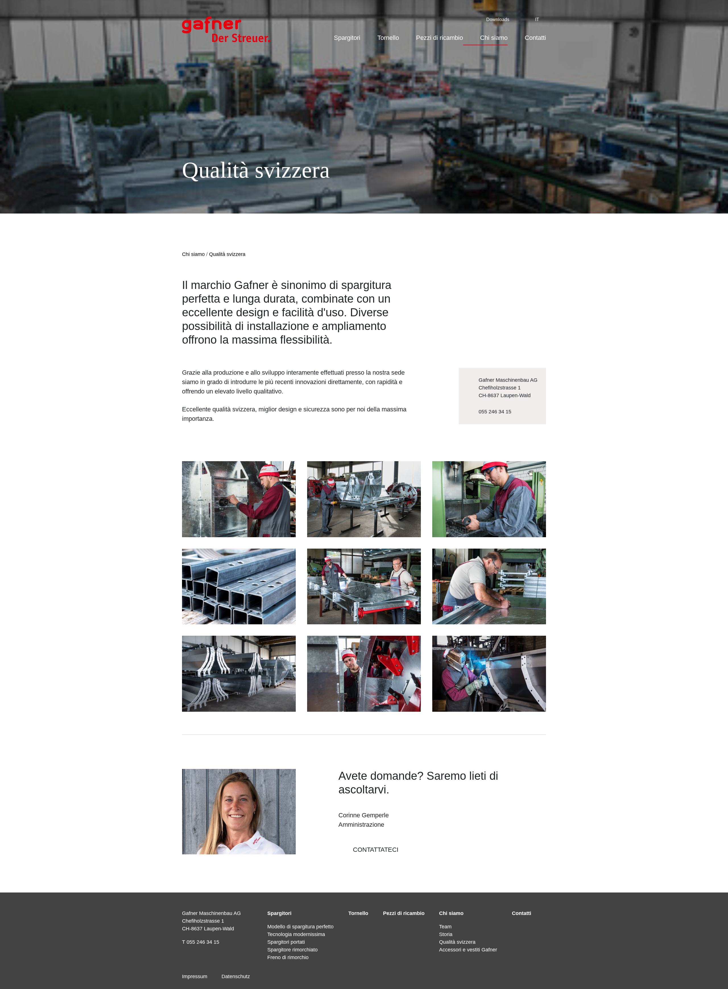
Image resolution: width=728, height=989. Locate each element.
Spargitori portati (286, 942)
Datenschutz (236, 976)
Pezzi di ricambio (439, 37)
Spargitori (347, 37)
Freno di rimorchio (288, 957)
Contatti (535, 37)
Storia (445, 934)
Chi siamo (494, 37)
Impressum (194, 976)
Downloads (497, 19)
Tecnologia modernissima (296, 934)
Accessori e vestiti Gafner (468, 950)
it (537, 19)
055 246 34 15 (495, 412)
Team (445, 927)
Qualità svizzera (227, 254)
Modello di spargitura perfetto (300, 927)
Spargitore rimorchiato (292, 950)
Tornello (388, 37)
